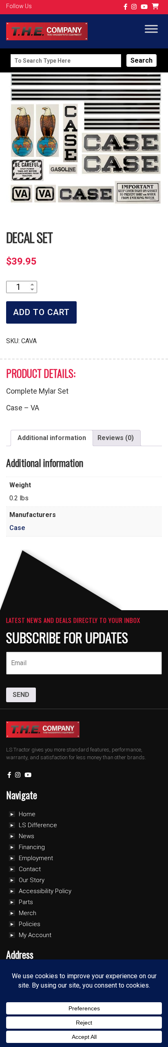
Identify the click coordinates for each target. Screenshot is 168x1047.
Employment (36, 858)
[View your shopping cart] (156, 7)
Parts (26, 902)
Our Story (31, 880)
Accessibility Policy (45, 891)
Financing (32, 847)
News (26, 836)
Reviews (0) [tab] (115, 438)
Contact (30, 869)
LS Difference (38, 825)
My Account (35, 935)
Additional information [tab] (52, 438)
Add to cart (41, 312)
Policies (29, 924)
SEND (21, 695)
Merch (27, 913)
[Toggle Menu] (151, 29)
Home (27, 814)
